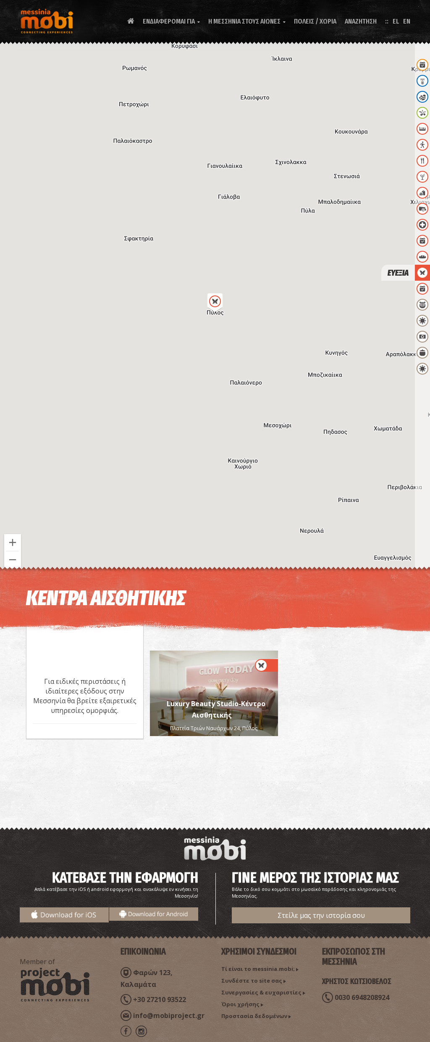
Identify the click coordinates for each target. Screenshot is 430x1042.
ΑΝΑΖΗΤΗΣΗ (361, 21)
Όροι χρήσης (240, 1004)
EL (396, 21)
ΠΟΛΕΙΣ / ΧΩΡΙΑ (315, 21)
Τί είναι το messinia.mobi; (258, 969)
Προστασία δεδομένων (254, 1016)
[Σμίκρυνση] (12, 559)
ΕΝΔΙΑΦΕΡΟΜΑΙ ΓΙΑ (171, 21)
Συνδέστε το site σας (251, 980)
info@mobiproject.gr (169, 1015)
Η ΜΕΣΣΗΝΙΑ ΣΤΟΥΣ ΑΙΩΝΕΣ (247, 21)
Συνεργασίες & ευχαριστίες (261, 992)
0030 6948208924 (362, 997)
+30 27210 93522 (159, 999)
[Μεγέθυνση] (12, 542)
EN (406, 21)
